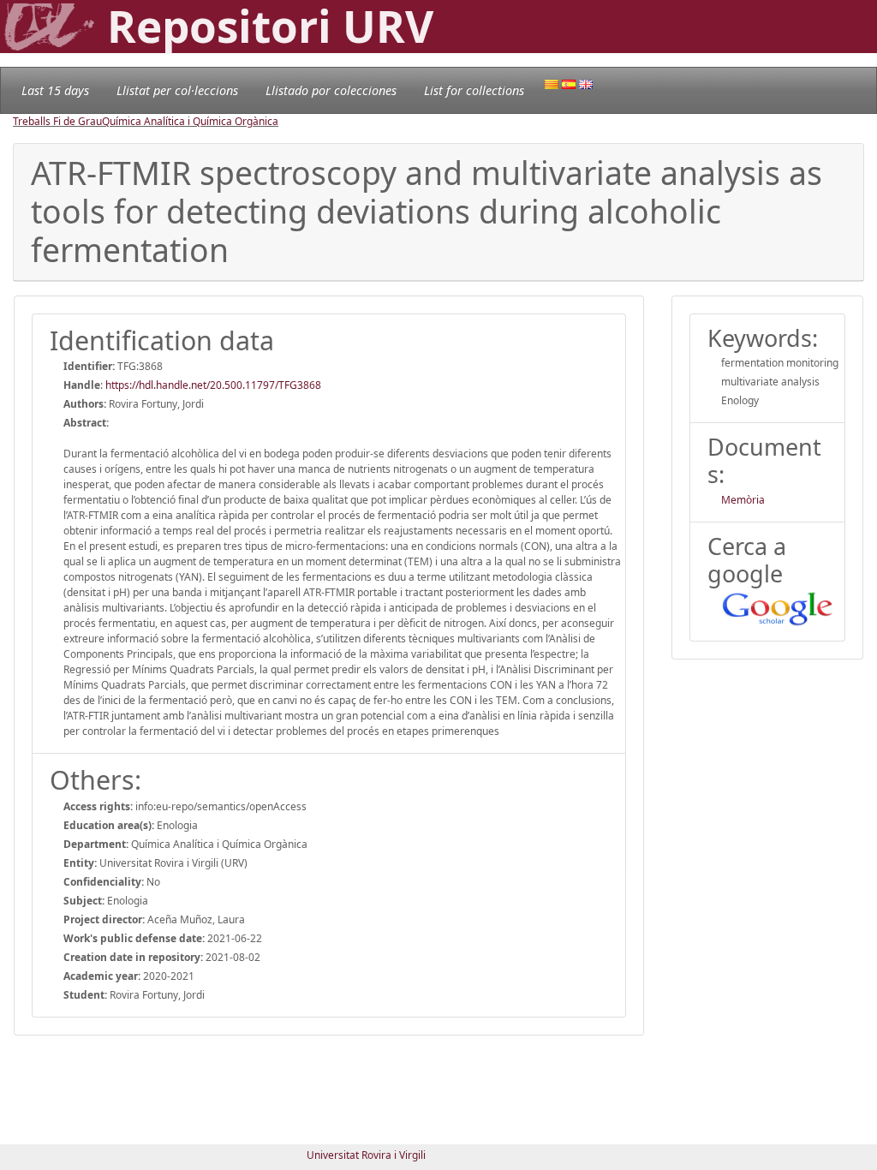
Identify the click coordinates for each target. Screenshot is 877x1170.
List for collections (474, 90)
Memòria (743, 499)
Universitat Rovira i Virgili (366, 1155)
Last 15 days (55, 90)
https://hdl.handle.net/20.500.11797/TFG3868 (213, 385)
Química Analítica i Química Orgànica (190, 121)
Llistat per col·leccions (177, 90)
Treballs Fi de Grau (57, 121)
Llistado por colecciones (331, 90)
